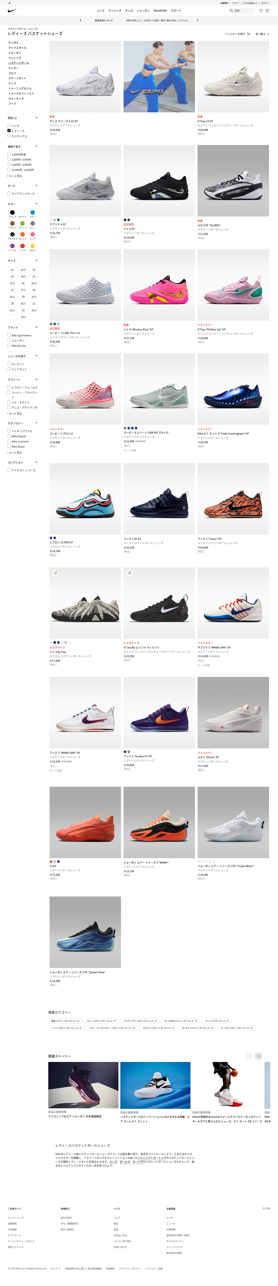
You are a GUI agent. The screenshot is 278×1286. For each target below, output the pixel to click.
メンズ (101, 10)
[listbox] (262, 34)
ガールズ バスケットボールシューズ (197, 1028)
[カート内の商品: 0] (267, 11)
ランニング (14, 58)
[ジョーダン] (10, 3)
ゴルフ (12, 73)
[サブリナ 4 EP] (85, 180)
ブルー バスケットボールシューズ (101, 1020)
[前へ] (80, 20)
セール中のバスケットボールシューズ (180, 1020)
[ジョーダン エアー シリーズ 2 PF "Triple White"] (233, 822)
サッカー (13, 68)
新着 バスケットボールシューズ (65, 1020)
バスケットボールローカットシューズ (140, 1020)
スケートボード (17, 78)
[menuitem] (239, 3)
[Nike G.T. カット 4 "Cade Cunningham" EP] (233, 389)
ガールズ (125, 1162)
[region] (21, 260)
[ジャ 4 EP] (159, 180)
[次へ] (197, 20)
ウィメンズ (114, 10)
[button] (23, 118)
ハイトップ (144, 1158)
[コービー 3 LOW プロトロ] (85, 285)
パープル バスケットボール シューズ (237, 1028)
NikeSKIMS (160, 10)
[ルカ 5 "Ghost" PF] (233, 712)
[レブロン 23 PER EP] (85, 499)
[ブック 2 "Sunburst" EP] (159, 712)
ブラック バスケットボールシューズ (158, 1028)
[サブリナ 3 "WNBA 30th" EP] (233, 603)
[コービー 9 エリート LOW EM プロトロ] (159, 389)
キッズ (129, 10)
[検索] (231, 11)
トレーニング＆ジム (20, 88)
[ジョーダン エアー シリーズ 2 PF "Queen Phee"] (85, 932)
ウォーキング (16, 98)
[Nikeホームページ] (12, 10)
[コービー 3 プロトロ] (85, 389)
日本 (268, 1208)
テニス (12, 83)
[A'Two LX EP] (233, 76)
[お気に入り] (261, 11)
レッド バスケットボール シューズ (66, 1028)
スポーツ (176, 10)
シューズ (32, 29)
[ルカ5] (85, 822)
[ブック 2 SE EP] (159, 499)
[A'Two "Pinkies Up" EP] (233, 285)
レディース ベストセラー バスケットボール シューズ (112, 1028)
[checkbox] (22, 125)
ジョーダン (143, 10)
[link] (55, 573)
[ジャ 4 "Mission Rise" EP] (159, 285)
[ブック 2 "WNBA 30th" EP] (85, 712)
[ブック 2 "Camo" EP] (233, 499)
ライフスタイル (17, 48)
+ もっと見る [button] (14, 176)
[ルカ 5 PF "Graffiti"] (233, 180)
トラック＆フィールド (21, 93)
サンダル (13, 42)
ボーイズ (138, 1162)
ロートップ (159, 1158)
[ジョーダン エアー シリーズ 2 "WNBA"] (159, 822)
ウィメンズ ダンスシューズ (217, 1020)
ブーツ (12, 103)
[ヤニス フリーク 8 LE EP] (85, 76)
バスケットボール (17, 29)
